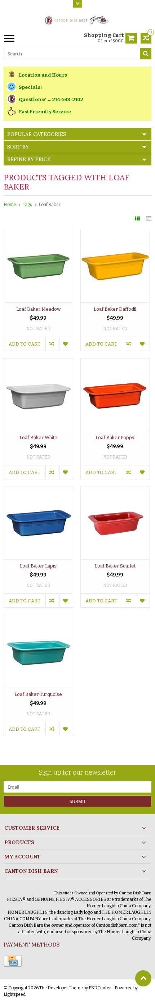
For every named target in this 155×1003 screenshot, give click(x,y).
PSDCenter (100, 987)
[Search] (145, 53)
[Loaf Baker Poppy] (115, 362)
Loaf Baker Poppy (115, 437)
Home (10, 204)
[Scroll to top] (143, 978)
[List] (148, 219)
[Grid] (138, 219)
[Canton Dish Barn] (78, 20)
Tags (27, 204)
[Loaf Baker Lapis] (38, 491)
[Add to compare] (52, 344)
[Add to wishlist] (66, 344)
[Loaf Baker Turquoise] (38, 619)
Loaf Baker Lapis (38, 566)
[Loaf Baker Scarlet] (115, 491)
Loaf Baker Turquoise (38, 694)
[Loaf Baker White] (38, 362)
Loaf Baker (50, 204)
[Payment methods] (13, 961)
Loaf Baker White (38, 437)
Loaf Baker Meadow (38, 309)
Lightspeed (15, 994)
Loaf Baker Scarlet (115, 566)
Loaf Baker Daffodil (115, 309)
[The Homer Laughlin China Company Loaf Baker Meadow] (38, 234)
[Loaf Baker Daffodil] (115, 234)
